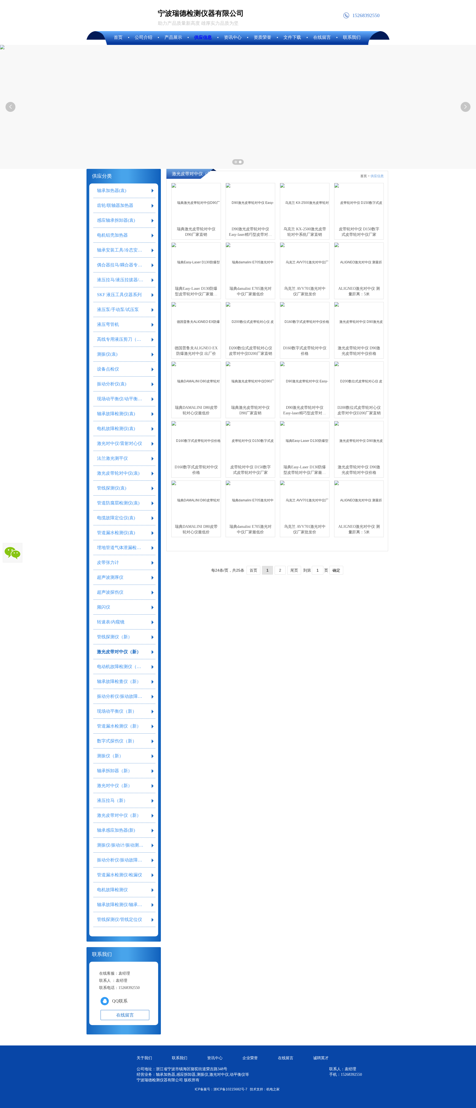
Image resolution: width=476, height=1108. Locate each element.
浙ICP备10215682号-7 (230, 1089)
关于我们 (144, 1058)
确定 (336, 570)
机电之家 (273, 1089)
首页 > (365, 176)
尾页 (294, 570)
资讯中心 (215, 1058)
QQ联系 (120, 1001)
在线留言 (285, 1058)
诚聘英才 (321, 1058)
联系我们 (179, 1058)
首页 (253, 570)
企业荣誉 (250, 1058)
